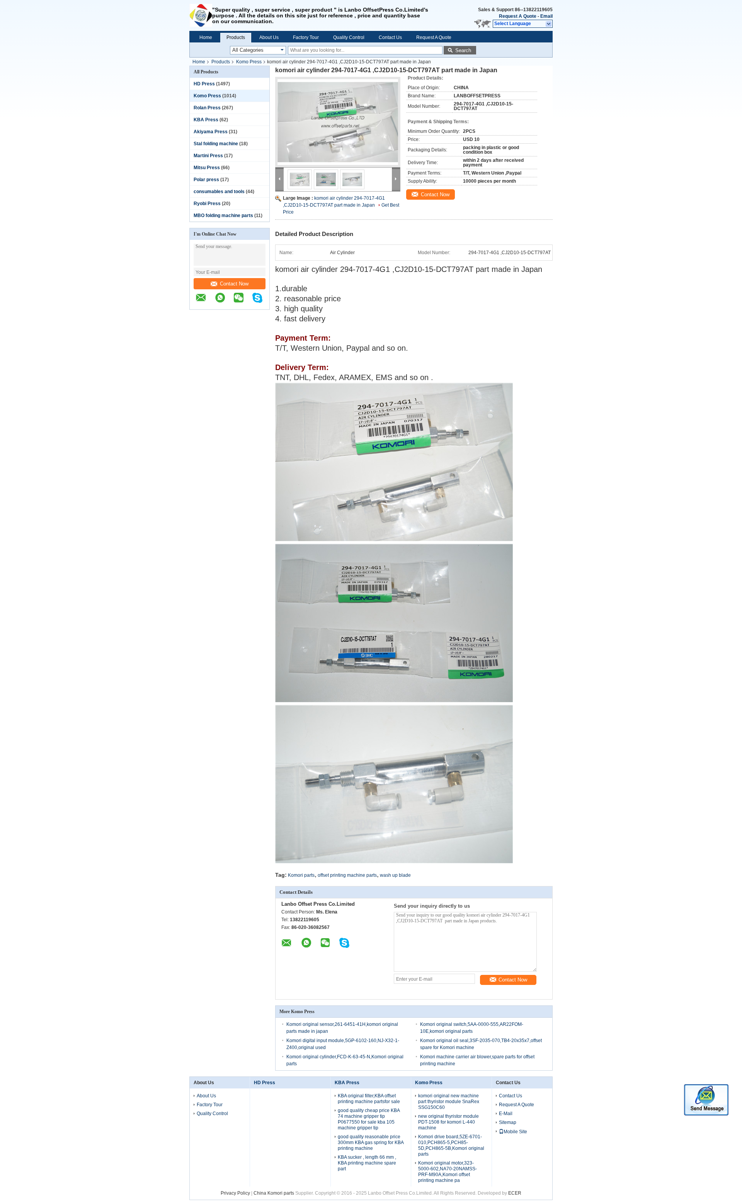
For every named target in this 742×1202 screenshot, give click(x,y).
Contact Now (234, 284)
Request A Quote (517, 16)
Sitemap (507, 1122)
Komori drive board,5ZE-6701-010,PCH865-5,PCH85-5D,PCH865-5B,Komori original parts (451, 1145)
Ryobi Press (207, 203)
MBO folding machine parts (223, 215)
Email (546, 16)
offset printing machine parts (347, 875)
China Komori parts (274, 1193)
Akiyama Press (211, 131)
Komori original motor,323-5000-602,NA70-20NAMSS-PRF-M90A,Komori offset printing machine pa (447, 1171)
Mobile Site (515, 1131)
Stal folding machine (216, 143)
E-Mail (505, 1113)
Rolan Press (207, 107)
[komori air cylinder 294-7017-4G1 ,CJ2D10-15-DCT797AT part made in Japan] (337, 122)
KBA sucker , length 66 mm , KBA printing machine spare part (367, 1162)
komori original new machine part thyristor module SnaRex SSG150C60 (448, 1101)
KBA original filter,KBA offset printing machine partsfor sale (369, 1098)
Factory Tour (306, 37)
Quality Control (348, 37)
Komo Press (249, 62)
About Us (269, 37)
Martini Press (208, 155)
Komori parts (301, 875)
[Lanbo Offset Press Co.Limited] (200, 15)
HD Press (204, 84)
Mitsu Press (207, 167)
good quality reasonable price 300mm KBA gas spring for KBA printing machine (370, 1142)
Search (463, 50)
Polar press (206, 179)
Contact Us (390, 37)
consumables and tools (219, 191)
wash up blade (395, 875)
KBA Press (206, 119)
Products (235, 37)
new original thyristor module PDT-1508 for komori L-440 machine (448, 1122)
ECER (514, 1193)
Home (205, 37)
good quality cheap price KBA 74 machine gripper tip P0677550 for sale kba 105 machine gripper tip (369, 1119)
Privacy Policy (235, 1193)
